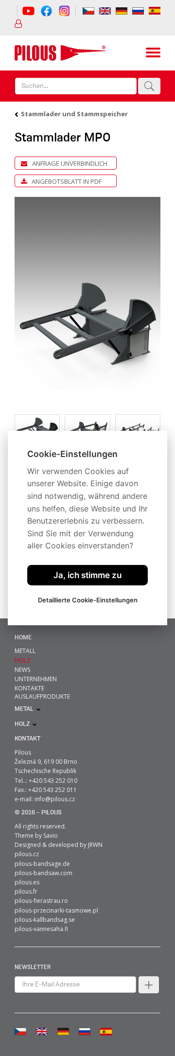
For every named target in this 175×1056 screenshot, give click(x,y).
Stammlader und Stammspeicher (74, 113)
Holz (22, 724)
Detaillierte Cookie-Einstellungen (88, 600)
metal (24, 709)
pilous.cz (27, 854)
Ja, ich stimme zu (87, 575)
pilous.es (27, 882)
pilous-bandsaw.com (43, 873)
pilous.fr (26, 891)
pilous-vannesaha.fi (41, 929)
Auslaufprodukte (42, 696)
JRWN (95, 845)
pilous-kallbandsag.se (45, 919)
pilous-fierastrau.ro (41, 901)
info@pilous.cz (55, 799)
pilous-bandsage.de (42, 864)
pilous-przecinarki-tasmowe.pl (56, 910)
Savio (50, 835)
